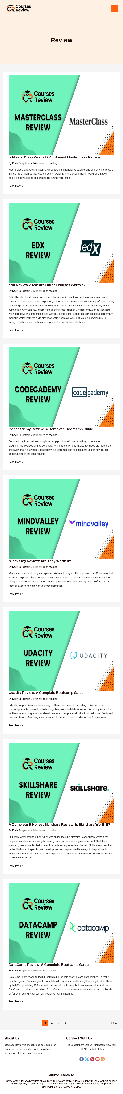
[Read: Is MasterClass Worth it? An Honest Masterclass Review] (61, 115)
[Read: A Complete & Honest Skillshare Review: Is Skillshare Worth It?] (61, 782)
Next (115, 1022)
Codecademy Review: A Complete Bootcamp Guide (51, 429)
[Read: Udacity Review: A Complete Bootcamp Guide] (61, 650)
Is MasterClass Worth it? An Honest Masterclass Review (54, 157)
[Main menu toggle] (114, 8)
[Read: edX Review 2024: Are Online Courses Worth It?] (61, 242)
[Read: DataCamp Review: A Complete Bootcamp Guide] (61, 922)
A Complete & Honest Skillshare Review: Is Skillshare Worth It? (59, 825)
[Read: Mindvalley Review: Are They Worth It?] (61, 518)
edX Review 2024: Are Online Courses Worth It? (47, 285)
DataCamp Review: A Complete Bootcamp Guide (49, 965)
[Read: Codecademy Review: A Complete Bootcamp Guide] (61, 387)
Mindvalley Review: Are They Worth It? (40, 561)
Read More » (16, 185)
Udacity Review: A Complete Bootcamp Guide (46, 693)
